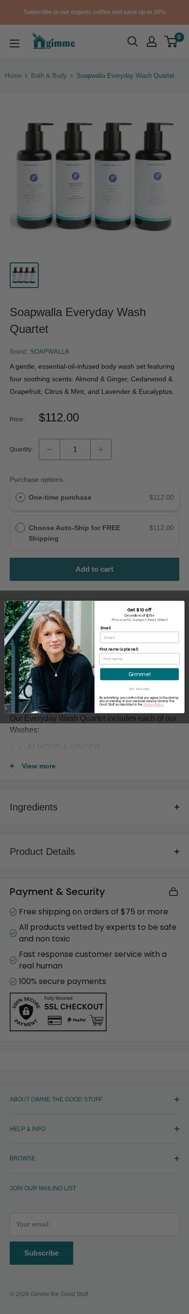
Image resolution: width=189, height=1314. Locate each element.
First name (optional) (118, 649)
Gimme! (139, 674)
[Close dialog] (180, 605)
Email (105, 627)
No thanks (139, 689)
